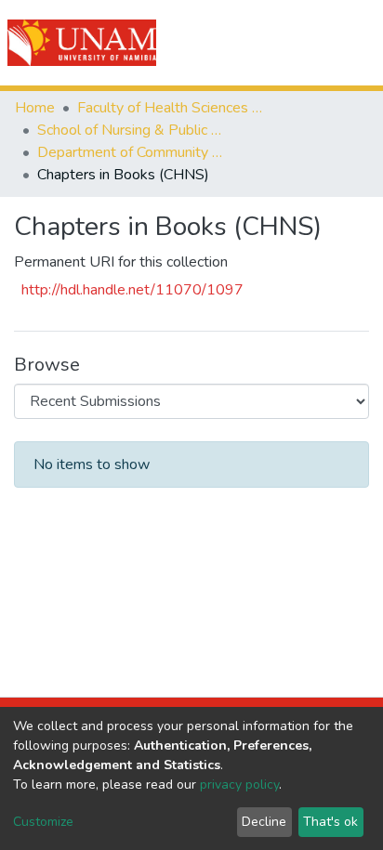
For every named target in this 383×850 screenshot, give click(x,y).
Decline (264, 821)
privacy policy (239, 784)
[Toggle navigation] (357, 42)
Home (35, 108)
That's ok (330, 821)
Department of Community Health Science (130, 152)
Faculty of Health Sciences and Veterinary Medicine (170, 108)
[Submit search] (263, 43)
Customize (43, 821)
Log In (302, 43)
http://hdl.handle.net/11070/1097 (132, 290)
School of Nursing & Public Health (130, 130)
